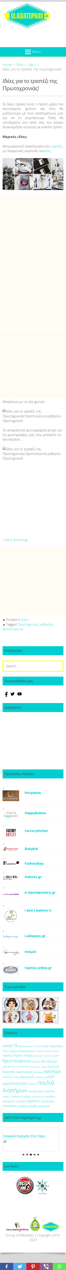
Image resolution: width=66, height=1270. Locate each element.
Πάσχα (28, 1055)
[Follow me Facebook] (6, 696)
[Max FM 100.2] (25, 1193)
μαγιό (50, 1076)
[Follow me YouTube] (19, 696)
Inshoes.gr (33, 877)
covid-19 (10, 1045)
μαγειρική (40, 1077)
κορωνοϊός (27, 1077)
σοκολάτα (21, 1101)
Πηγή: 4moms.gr (15, 540)
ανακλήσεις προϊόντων (29, 1066)
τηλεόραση (10, 1106)
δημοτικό (53, 1066)
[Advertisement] (33, 228)
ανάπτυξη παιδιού (10, 1066)
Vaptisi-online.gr (38, 968)
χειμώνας (44, 1106)
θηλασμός (38, 1072)
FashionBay (34, 863)
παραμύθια (9, 1101)
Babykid (31, 848)
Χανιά (55, 1055)
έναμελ (30, 951)
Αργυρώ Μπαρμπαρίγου (23, 1051)
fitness (21, 1046)
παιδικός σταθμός (21, 1096)
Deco (25, 619)
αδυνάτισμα (49, 1061)
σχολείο (33, 1101)
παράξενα (50, 1096)
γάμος (44, 1066)
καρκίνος (8, 1077)
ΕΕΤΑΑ (56, 1051)
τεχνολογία (47, 1101)
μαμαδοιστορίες (15, 1083)
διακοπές (9, 1072)
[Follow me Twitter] (13, 696)
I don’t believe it (38, 910)
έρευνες (35, 1061)
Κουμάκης (33, 792)
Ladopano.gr (35, 936)
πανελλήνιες (38, 1096)
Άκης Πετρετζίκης (53, 1046)
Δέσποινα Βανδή (44, 1051)
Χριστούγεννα (13, 629)
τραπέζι (57, 146)
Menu (36, 51)
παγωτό (32, 1083)
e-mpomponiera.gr (40, 892)
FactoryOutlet (36, 831)
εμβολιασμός (24, 1072)
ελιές (47, 151)
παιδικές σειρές (36, 1091)
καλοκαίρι (52, 1071)
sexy (40, 1046)
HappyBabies (35, 813)
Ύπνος (6, 1051)
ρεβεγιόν (46, 624)
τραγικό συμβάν (28, 1106)
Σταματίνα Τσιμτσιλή (43, 1055)
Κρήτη (19, 1055)
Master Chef (31, 1046)
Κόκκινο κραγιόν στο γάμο (24, 1136)
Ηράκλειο (8, 1055)
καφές (16, 1077)
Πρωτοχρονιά (28, 624)
